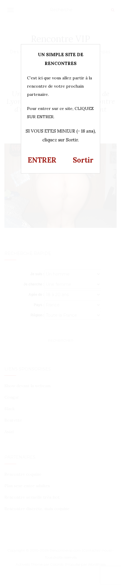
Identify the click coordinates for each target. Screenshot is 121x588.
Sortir (83, 160)
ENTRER (42, 160)
